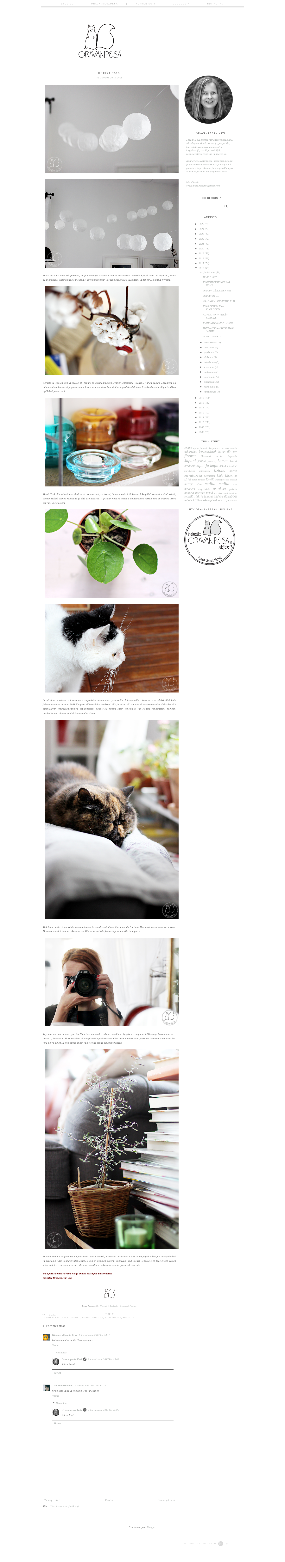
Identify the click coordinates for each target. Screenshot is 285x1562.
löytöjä (210, 479)
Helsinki (206, 456)
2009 (201, 427)
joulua (202, 461)
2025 (201, 224)
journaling (212, 461)
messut (233, 480)
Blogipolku (114, 1306)
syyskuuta (209, 352)
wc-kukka (233, 500)
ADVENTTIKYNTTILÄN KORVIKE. (215, 316)
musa (235, 484)
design (221, 451)
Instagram (215, 4)
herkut (219, 456)
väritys (225, 500)
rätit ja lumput (203, 496)
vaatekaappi (205, 500)
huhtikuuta (209, 376)
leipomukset (198, 479)
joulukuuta (209, 272)
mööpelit (189, 489)
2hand (188, 447)
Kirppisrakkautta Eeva (65, 1334)
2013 (201, 407)
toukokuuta (210, 371)
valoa (216, 500)
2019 (201, 253)
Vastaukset (61, 1352)
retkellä (188, 496)
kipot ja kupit (207, 465)
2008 (201, 432)
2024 (201, 229)
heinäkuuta (210, 362)
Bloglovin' (104, 1306)
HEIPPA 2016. (210, 277)
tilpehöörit (230, 496)
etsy (235, 451)
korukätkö (189, 470)
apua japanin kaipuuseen (207, 448)
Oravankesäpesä (104, 4)
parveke (200, 492)
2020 (201, 248)
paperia (189, 492)
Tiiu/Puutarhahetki (62, 1385)
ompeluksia (204, 489)
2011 (201, 417)
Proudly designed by (198, 1544)
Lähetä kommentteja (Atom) (64, 1506)
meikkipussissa (222, 480)
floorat (190, 456)
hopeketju (232, 456)
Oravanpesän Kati (72, 1359)
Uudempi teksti (52, 1500)
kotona (97, 1318)
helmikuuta (210, 386)
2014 (201, 402)
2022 (201, 238)
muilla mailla (217, 483)
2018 (201, 258)
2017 (201, 263)
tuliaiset (189, 500)
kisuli (86, 1318)
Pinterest (133, 1306)
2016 (201, 268)
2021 (201, 243)
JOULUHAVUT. (211, 295)
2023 (201, 233)
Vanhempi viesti (166, 1500)
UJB (197, 500)
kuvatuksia (113, 1318)
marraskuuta (210, 342)
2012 (201, 412)
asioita (234, 448)
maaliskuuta (210, 381)
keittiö (233, 461)
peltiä (209, 492)
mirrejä (129, 1318)
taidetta (218, 496)
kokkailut (232, 466)
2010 (201, 422)
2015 (201, 397)
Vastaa (55, 1345)
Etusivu (67, 4)
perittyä (218, 492)
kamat (76, 1318)
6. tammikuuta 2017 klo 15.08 (103, 1359)
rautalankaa (230, 492)
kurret (233, 470)
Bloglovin (181, 4)
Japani (65, 1318)
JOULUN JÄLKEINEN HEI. (217, 290)
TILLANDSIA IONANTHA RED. (219, 301)
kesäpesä (189, 465)
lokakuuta (209, 347)
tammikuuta (210, 391)
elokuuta (208, 357)
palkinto (233, 489)
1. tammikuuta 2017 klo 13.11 (94, 1334)
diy (229, 451)
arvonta (226, 448)
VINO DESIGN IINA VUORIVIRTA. (213, 308)
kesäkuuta (209, 367)
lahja (220, 475)
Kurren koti (145, 4)
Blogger (151, 1527)
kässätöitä (209, 475)
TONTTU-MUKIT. (212, 336)
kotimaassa (205, 470)
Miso (199, 484)
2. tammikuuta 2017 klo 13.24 (90, 1385)
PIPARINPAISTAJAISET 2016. (218, 322)
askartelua (190, 451)
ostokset (219, 488)
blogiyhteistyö (207, 451)
